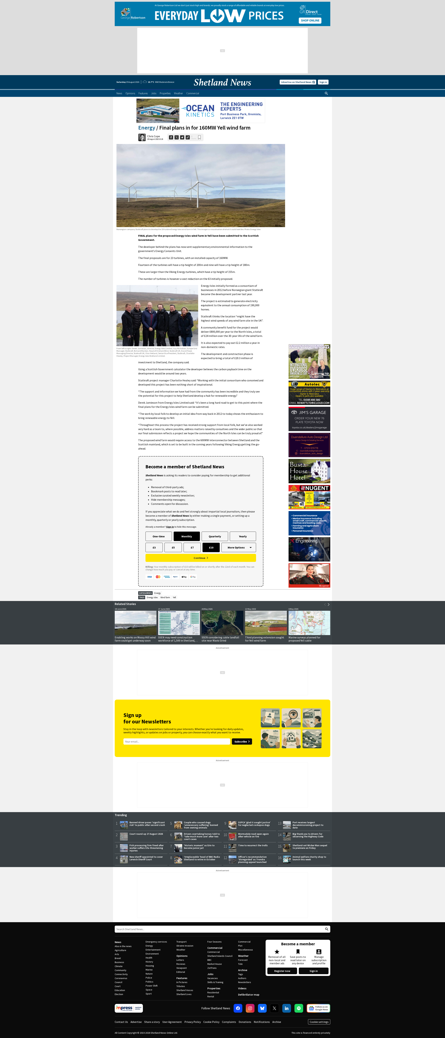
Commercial (214, 947)
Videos (242, 988)
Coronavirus (121, 978)
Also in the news (123, 946)
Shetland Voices (184, 990)
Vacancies (212, 978)
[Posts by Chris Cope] (142, 137)
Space (149, 989)
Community (120, 970)
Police (149, 977)
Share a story (152, 1022)
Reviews (180, 963)
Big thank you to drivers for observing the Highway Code (308, 835)
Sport (149, 993)
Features (181, 978)
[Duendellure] (309, 445)
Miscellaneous (245, 949)
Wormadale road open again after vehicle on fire (253, 835)
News (118, 942)
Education (120, 990)
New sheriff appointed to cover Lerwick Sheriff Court (146, 858)
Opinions (181, 955)
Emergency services (156, 941)
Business (119, 962)
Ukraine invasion (184, 945)
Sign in (323, 82)
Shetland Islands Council (219, 955)
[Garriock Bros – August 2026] (309, 497)
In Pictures (181, 982)
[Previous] (325, 604)
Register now (282, 971)
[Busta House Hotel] (309, 471)
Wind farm (165, 597)
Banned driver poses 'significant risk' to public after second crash (147, 824)
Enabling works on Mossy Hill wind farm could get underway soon (135, 639)
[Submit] (326, 929)
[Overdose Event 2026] (309, 345)
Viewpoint (181, 967)
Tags (240, 974)
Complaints (229, 1022)
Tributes (180, 986)
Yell (174, 597)
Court (117, 986)
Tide (240, 963)
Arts (117, 954)
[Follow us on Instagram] (250, 1008)
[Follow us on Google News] (318, 1008)
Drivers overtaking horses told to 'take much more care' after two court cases (202, 836)
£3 (154, 547)
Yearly (243, 536)
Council (118, 982)
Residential (213, 992)
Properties (213, 988)
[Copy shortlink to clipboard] (188, 137)
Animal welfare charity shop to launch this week (309, 858)
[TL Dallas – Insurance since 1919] (309, 523)
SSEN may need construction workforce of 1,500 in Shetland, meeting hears (176, 640)
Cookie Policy (211, 1022)
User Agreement (172, 1022)
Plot (240, 945)
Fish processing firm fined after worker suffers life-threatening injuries (147, 848)
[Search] (326, 93)
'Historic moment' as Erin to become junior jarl (199, 846)
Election (119, 994)
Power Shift (151, 985)
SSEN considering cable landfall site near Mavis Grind (220, 639)
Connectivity (121, 974)
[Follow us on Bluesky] (262, 1008)
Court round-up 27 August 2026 (146, 833)
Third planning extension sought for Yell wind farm (264, 639)
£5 (173, 547)
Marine (149, 969)
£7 (192, 547)
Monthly (186, 536)
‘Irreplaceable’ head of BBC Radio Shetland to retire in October (202, 858)
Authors (242, 978)
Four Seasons (214, 941)
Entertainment (153, 949)
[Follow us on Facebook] (238, 1008)
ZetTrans (212, 967)
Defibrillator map (248, 994)
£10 (211, 547)
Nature (149, 973)
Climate (119, 966)
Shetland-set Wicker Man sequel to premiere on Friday (310, 846)
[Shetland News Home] (222, 88)
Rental (210, 996)
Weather (180, 949)
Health (149, 957)
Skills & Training (215, 982)
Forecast (243, 959)
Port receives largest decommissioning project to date (308, 825)
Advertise (136, 1022)
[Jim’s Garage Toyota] (309, 419)
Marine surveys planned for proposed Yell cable (304, 639)
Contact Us (121, 1022)
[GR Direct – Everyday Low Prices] (222, 14)
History (149, 961)
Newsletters (244, 982)
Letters (180, 959)
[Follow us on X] (274, 1008)
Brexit (118, 958)
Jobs (210, 974)
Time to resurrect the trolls (253, 845)
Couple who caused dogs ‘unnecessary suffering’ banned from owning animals (201, 825)
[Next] (328, 604)
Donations (245, 1022)
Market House (214, 963)
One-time (159, 536)
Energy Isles (152, 597)
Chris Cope (153, 136)
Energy (146, 127)
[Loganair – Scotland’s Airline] (309, 575)
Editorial (180, 971)
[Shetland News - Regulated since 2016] (129, 1008)
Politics (149, 981)
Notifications (262, 1022)
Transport (181, 941)
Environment (152, 953)
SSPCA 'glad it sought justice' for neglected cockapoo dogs (254, 824)
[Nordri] (309, 549)
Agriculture (120, 950)
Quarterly (215, 536)
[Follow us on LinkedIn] (286, 1008)
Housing (150, 965)
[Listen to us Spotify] (298, 1008)
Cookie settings (319, 1022)
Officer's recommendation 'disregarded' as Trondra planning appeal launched (252, 859)
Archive (242, 970)
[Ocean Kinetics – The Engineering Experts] (200, 111)
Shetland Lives (184, 994)
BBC (209, 959)
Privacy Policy (192, 1022)
